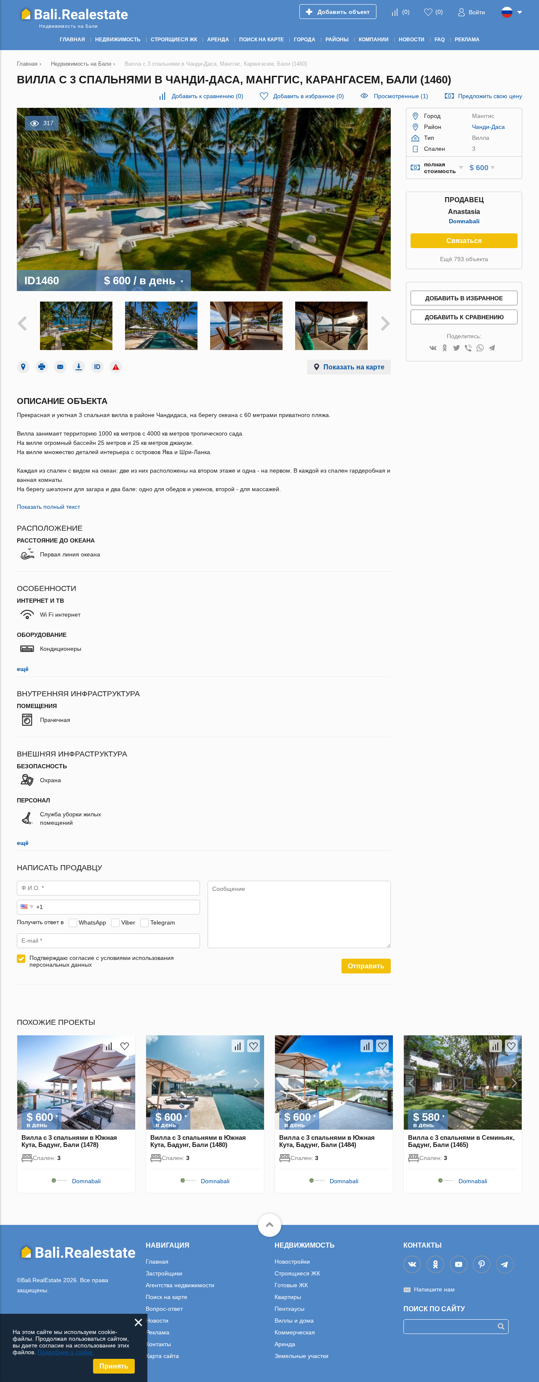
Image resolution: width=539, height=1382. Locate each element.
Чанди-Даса (488, 126)
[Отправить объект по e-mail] (60, 367)
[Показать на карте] (23, 367)
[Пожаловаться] (115, 367)
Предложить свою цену (490, 96)
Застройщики (164, 1273)
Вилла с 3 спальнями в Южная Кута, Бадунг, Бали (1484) (327, 1141)
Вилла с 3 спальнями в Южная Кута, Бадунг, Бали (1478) (69, 1141)
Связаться (464, 240)
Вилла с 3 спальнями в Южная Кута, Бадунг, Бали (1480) (198, 1141)
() (406, 11)
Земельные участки (301, 1356)
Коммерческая (295, 1332)
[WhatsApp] (480, 348)
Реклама (157, 1332)
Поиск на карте (166, 1297)
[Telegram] (492, 348)
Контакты (158, 1344)
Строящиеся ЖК (297, 1273)
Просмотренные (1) (401, 96)
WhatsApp (92, 922)
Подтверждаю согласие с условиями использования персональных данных (101, 961)
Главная (157, 1261)
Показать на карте (353, 367)
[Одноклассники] (444, 348)
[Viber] (468, 348)
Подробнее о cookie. (65, 1352)
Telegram (162, 922)
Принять (113, 1366)
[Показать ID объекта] (97, 367)
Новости (157, 1320)
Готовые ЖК (291, 1285)
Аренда (285, 1344)
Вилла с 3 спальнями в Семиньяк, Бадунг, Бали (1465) (461, 1141)
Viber (128, 922)
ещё (23, 669)
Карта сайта (162, 1356)
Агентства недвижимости (180, 1285)
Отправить (366, 966)
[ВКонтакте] (433, 348)
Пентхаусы (289, 1308)
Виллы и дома (294, 1320)
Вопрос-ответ (164, 1308)
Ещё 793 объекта (464, 259)
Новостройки (292, 1261)
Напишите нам (434, 1289)
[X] (456, 348)
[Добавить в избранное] (124, 1046)
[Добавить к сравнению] (109, 1046)
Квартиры (288, 1297)
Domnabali (464, 221)
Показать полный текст (48, 506)
